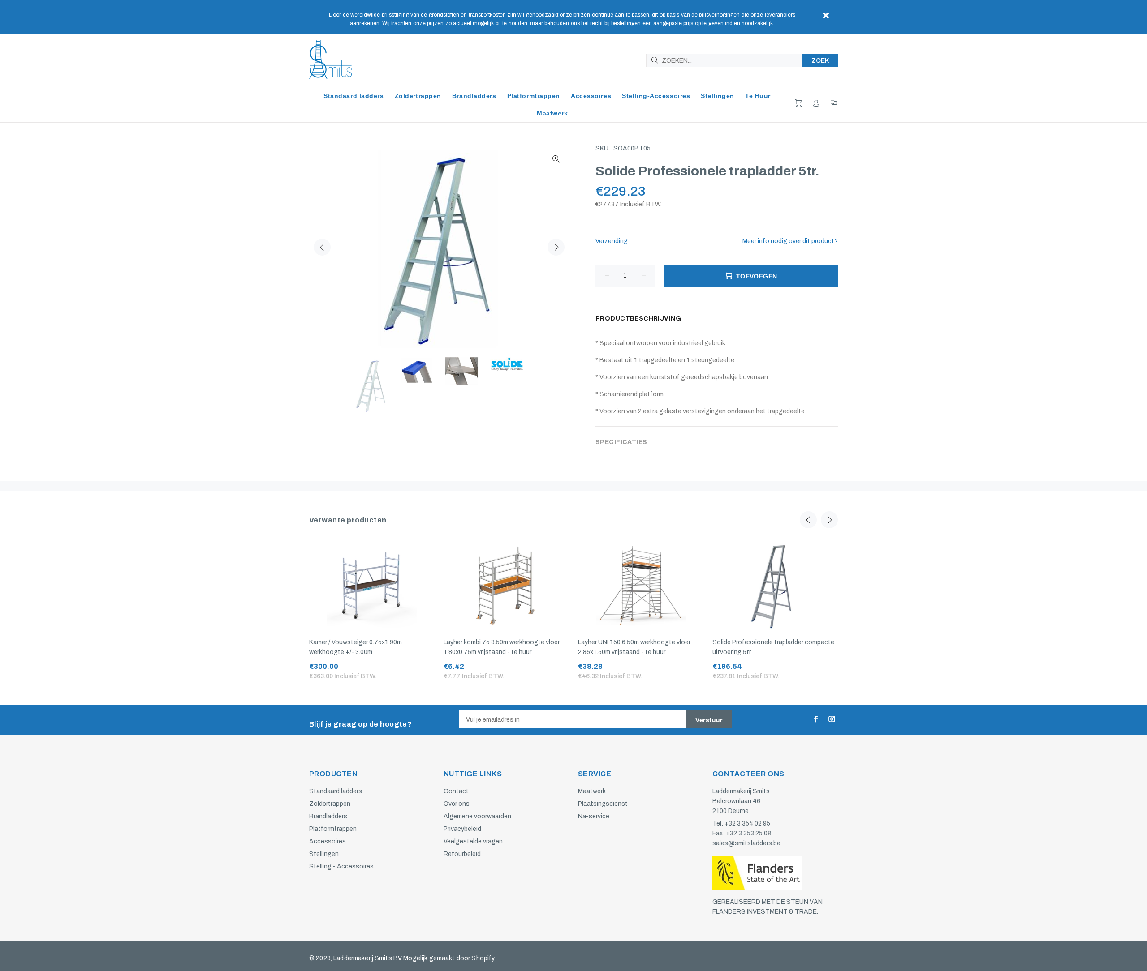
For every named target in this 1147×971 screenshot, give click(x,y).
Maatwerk (592, 791)
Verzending (611, 241)
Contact (456, 791)
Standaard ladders (335, 791)
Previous (322, 247)
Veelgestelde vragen (473, 841)
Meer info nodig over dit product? (790, 241)
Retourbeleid (462, 854)
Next (556, 247)
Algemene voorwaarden (477, 816)
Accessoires (327, 841)
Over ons (457, 803)
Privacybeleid (462, 829)
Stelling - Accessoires (341, 866)
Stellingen (324, 854)
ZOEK (820, 60)
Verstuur (708, 719)
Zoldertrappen (329, 803)
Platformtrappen (333, 829)
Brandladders (328, 816)
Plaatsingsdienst (603, 803)
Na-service (593, 816)
